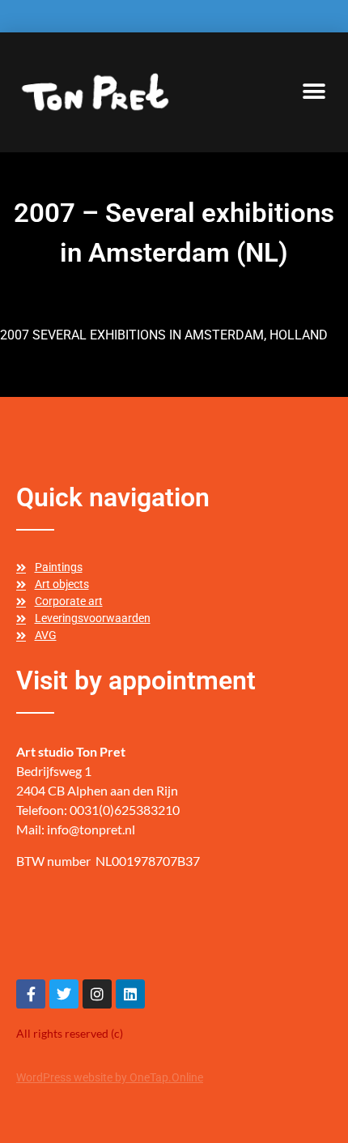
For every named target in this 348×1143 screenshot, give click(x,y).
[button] (313, 92)
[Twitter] (64, 994)
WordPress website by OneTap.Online (109, 1077)
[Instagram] (97, 994)
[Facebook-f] (30, 994)
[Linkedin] (130, 994)
